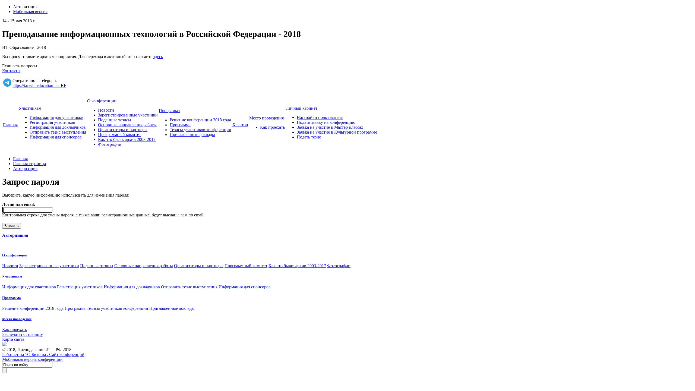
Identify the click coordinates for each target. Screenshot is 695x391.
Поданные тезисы (114, 120)
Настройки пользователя (320, 117)
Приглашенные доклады (192, 134)
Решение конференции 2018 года (200, 120)
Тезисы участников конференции (200, 129)
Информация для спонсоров (56, 137)
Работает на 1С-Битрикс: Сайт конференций (43, 354)
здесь (158, 56)
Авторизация (25, 168)
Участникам (30, 108)
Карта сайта (13, 339)
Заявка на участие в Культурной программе (337, 132)
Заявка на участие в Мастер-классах (330, 127)
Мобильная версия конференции (32, 359)
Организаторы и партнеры (122, 129)
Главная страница (29, 163)
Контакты (11, 70)
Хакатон (240, 124)
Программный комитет (119, 134)
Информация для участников (56, 117)
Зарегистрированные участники (128, 115)
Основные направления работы (127, 124)
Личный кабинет (301, 108)
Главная (10, 124)
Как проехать (272, 127)
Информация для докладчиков (58, 127)
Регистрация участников (52, 122)
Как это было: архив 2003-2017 (127, 139)
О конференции (101, 101)
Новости (106, 110)
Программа (169, 110)
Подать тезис (309, 137)
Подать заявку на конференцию (326, 122)
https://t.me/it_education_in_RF (39, 85)
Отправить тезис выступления (58, 132)
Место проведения (266, 118)
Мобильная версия (30, 11)
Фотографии (109, 144)
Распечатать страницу (22, 334)
